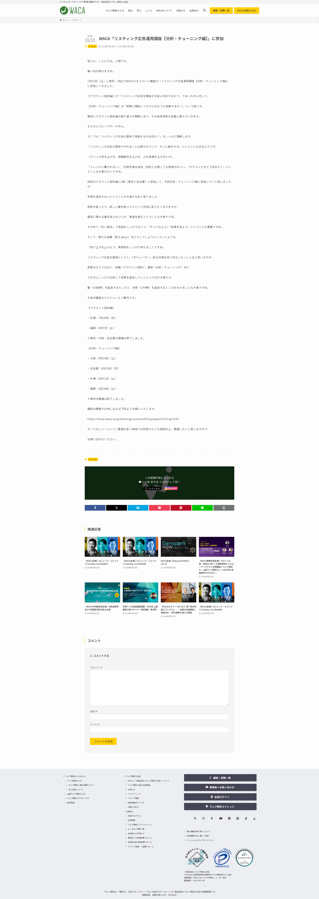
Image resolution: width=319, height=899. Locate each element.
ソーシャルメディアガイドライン (200, 840)
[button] (95, 508)
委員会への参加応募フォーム (140, 837)
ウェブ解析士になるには (75, 776)
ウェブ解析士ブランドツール (140, 824)
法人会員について (75, 789)
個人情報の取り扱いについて (199, 831)
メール (95, 724)
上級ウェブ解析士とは (76, 793)
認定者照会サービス (136, 802)
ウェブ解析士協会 (133, 776)
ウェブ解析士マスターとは (78, 798)
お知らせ (131, 789)
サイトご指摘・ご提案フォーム (141, 846)
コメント (96, 667)
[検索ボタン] (204, 10)
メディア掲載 (133, 798)
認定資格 (70, 802)
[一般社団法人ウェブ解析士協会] (73, 10)
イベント (92, 46)
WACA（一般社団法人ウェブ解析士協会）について (149, 780)
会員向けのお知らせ (136, 833)
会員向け (129, 811)
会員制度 (131, 820)
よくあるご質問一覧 (136, 829)
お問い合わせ (133, 807)
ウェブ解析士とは (74, 780)
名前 (94, 711)
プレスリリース (134, 793)
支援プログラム (134, 815)
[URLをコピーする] (223, 508)
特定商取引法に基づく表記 (198, 835)
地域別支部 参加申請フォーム (140, 842)
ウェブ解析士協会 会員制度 (139, 785)
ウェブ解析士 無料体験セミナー (81, 785)
